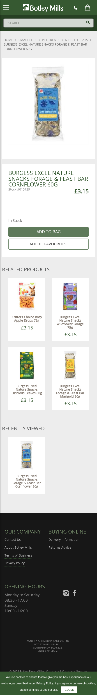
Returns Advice (59, 547)
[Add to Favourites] (48, 244)
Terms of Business (18, 555)
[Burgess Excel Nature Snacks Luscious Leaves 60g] (27, 365)
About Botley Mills (18, 547)
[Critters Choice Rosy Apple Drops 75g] (27, 296)
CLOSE (69, 689)
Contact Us (13, 539)
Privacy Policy (15, 563)
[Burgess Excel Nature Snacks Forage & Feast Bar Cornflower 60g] (27, 455)
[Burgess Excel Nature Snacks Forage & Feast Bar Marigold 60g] (70, 365)
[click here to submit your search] (88, 22)
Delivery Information (63, 539)
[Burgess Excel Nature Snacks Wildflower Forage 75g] (70, 296)
